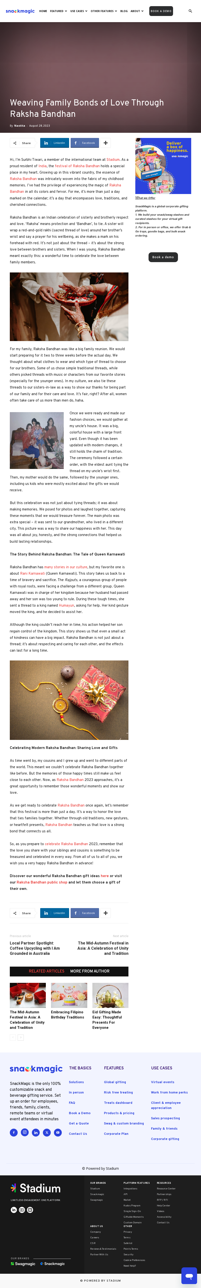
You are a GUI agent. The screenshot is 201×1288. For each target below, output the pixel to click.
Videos (160, 1211)
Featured (56, 11)
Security (128, 1254)
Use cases (77, 11)
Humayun (66, 605)
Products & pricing (119, 1113)
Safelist (128, 1243)
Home (43, 11)
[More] (105, 143)
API (125, 1194)
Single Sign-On (132, 1211)
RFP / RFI (162, 1200)
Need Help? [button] (130, 1266)
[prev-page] (13, 1037)
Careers (94, 1237)
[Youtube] (58, 1133)
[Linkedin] (36, 1133)
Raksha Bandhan (23, 179)
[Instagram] (25, 1132)
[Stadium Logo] (37, 1188)
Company (95, 1232)
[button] (190, 11)
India (42, 166)
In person (76, 1093)
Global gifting (115, 1082)
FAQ (72, 1103)
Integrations (130, 1188)
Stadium (113, 160)
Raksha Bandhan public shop (42, 882)
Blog (124, 11)
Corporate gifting (165, 1139)
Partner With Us (99, 1254)
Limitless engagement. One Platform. (36, 1200)
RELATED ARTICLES (46, 971)
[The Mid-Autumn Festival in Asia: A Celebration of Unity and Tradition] (28, 995)
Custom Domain (133, 1222)
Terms (127, 1237)
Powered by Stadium (102, 1281)
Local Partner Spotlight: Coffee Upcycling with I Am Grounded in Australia (35, 948)
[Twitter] (47, 1133)
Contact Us (78, 1134)
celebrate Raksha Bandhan (66, 844)
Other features (102, 11)
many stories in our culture (65, 567)
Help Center (163, 1205)
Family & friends (164, 1129)
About (135, 11)
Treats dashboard (118, 1103)
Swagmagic (96, 1200)
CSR (92, 1243)
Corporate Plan (116, 1134)
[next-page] (21, 1037)
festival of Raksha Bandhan (77, 166)
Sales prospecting (165, 1118)
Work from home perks (169, 1093)
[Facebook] (14, 1133)
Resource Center (166, 1188)
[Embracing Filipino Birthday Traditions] (69, 995)
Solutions (76, 1082)
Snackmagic (97, 1194)
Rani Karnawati (32, 573)
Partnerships (164, 1194)
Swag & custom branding (124, 1124)
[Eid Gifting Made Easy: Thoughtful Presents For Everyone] (110, 995)
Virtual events (162, 1082)
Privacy (128, 1232)
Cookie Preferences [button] (134, 1260)
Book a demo (161, 11)
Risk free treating (118, 1093)
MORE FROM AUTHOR (90, 971)
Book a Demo (79, 1113)
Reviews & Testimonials (103, 1249)
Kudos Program (132, 1205)
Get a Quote (79, 1124)
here (105, 876)
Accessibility (164, 1217)
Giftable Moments (134, 1217)
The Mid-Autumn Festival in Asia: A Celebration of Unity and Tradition (102, 948)
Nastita (19, 125)
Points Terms (131, 1249)
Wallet (127, 1200)
